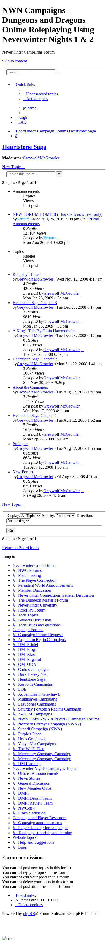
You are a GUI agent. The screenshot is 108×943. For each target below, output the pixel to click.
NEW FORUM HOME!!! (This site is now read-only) (57, 214)
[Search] (58, 73)
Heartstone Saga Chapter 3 (35, 302)
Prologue (20, 443)
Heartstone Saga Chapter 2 (35, 359)
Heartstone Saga (24, 146)
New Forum (23, 472)
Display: (13, 515)
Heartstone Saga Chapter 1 (35, 415)
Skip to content (14, 61)
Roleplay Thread (26, 274)
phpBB (29, 913)
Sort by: (48, 515)
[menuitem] (40, 94)
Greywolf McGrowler (41, 158)
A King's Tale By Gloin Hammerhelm (44, 331)
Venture (23, 219)
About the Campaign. (30, 387)
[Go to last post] (58, 238)
